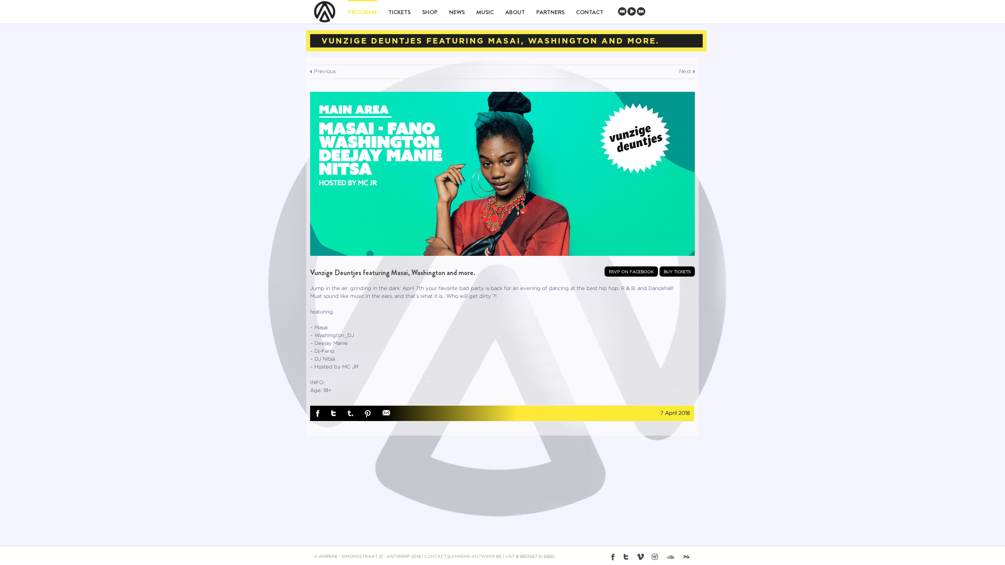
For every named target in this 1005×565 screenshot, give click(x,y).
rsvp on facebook (631, 271)
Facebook (318, 413)
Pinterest (368, 414)
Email (386, 413)
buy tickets (677, 271)
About (515, 12)
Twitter (333, 413)
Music (485, 12)
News (457, 12)
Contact (589, 12)
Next (685, 71)
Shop (430, 12)
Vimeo (640, 557)
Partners (550, 12)
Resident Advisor (688, 558)
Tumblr (350, 413)
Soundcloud (671, 555)
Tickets (399, 12)
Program (362, 12)
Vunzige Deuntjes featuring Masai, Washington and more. (392, 273)
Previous (325, 71)
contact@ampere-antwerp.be (463, 557)
